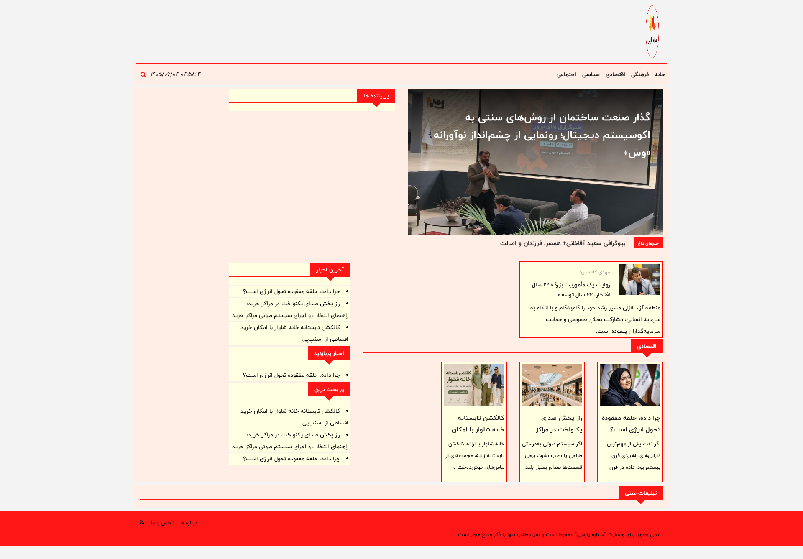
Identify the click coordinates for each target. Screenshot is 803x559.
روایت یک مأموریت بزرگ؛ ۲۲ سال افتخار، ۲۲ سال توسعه (571, 290)
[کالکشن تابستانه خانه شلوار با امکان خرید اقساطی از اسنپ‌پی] (474, 385)
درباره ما (188, 522)
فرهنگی (640, 74)
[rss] (142, 522)
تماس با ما (162, 522)
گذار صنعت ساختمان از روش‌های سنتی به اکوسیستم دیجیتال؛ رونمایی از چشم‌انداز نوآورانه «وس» (542, 134)
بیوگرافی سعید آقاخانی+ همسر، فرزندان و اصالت (562, 243)
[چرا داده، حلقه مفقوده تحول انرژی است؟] (630, 385)
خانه (660, 74)
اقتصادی (615, 74)
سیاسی (591, 74)
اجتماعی (566, 74)
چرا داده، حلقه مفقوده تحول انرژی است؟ (631, 423)
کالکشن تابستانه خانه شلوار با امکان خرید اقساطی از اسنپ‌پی (478, 435)
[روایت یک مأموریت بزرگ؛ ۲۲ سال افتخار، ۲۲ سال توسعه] (639, 279)
